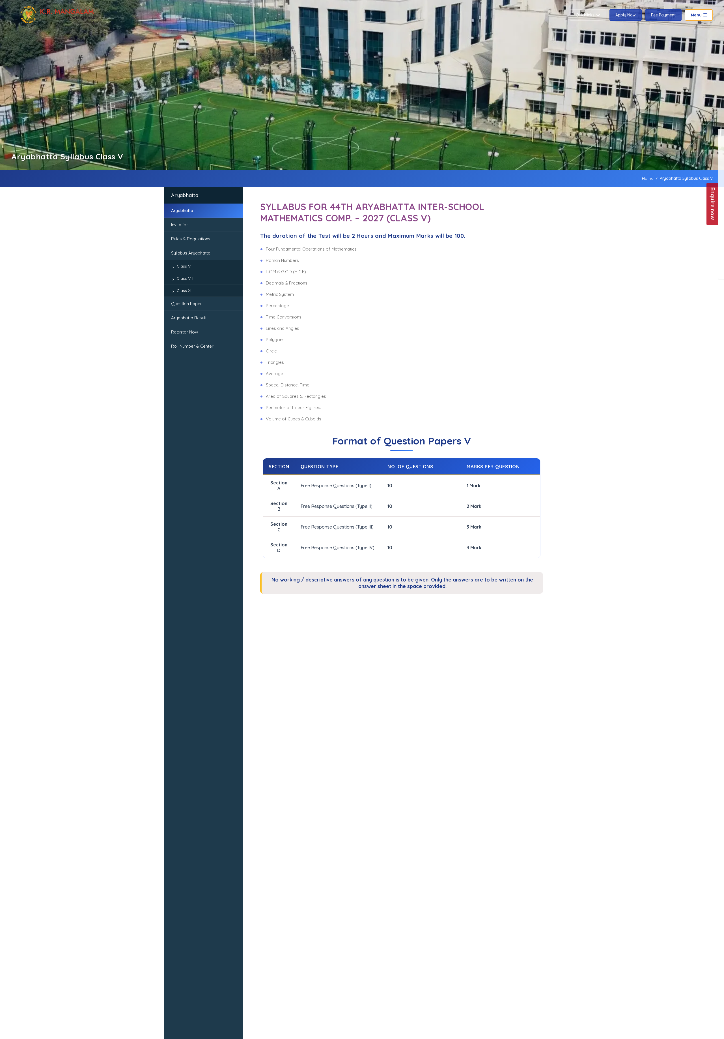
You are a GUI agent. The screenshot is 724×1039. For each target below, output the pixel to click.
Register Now (184, 332)
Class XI (184, 290)
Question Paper (186, 303)
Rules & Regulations (190, 238)
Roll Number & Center (192, 346)
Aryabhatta (182, 210)
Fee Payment (663, 15)
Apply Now (625, 15)
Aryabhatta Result (188, 317)
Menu (696, 15)
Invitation (180, 224)
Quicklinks (585, 15)
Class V (184, 266)
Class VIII (185, 278)
